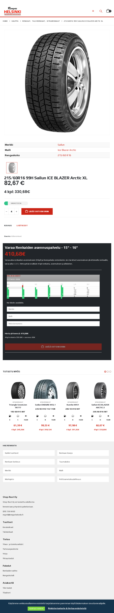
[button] (93, 11)
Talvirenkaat (8, 532)
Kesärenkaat (8, 527)
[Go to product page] (18, 389)
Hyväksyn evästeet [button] (36, 608)
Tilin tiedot (7, 588)
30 (36, 296)
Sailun (61, 144)
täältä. (16, 264)
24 (49, 294)
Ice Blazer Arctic (67, 150)
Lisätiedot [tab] (22, 225)
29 (23, 296)
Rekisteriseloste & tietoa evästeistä (67, 608)
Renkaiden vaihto (10, 571)
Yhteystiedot (8, 558)
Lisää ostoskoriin (39, 211)
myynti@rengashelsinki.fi (13, 515)
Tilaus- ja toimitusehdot (13, 544)
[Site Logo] (12, 11)
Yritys (5, 554)
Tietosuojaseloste (10, 549)
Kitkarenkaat (16, 236)
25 (62, 294)
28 (8, 296)
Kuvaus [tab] (8, 225)
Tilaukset (7, 593)
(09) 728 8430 (9, 511)
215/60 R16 (64, 155)
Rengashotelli (8, 575)
